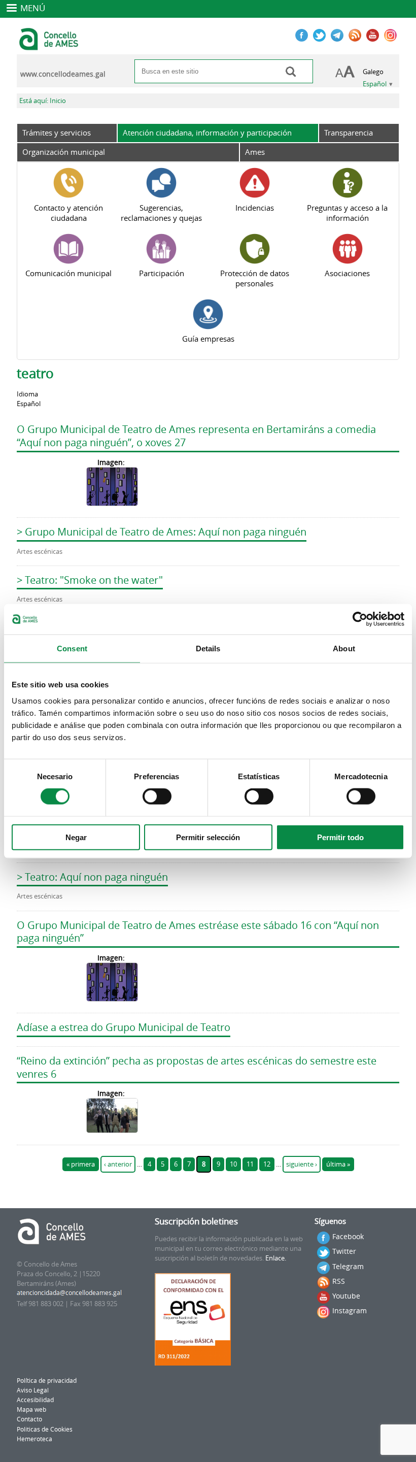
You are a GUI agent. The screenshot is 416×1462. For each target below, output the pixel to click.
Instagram (349, 1310)
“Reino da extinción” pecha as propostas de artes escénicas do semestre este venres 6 (196, 1067)
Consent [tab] (72, 648)
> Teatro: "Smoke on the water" (90, 580)
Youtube (346, 1296)
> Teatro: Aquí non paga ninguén (92, 877)
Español (375, 84)
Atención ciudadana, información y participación (207, 132)
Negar (76, 837)
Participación (161, 273)
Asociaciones (347, 273)
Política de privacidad (47, 1380)
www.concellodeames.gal (63, 74)
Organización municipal (63, 152)
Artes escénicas (39, 551)
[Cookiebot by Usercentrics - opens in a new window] (360, 619)
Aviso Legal (33, 1390)
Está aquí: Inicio (42, 100)
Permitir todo (340, 837)
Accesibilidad (35, 1400)
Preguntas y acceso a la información (347, 213)
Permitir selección (208, 837)
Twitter (344, 1251)
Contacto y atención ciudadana (68, 213)
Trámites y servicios (56, 132)
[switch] (157, 796)
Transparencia (348, 132)
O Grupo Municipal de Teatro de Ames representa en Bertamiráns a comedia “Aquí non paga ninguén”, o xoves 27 (196, 435)
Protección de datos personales (254, 278)
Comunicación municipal (68, 273)
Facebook (348, 1236)
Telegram (348, 1266)
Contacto (29, 1419)
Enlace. (275, 1258)
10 (233, 1164)
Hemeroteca (34, 1439)
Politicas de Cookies (45, 1429)
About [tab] (344, 648)
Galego (373, 72)
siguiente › (301, 1164)
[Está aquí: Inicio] (50, 45)
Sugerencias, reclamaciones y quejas (161, 213)
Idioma (27, 394)
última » (338, 1164)
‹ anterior (118, 1164)
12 (266, 1164)
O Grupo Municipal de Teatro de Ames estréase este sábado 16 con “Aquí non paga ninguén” (198, 931)
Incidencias (254, 208)
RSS (338, 1281)
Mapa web (31, 1409)
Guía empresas (208, 339)
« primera (80, 1164)
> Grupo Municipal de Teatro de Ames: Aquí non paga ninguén (161, 532)
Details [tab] (208, 648)
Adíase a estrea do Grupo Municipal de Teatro (123, 1027)
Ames (255, 152)
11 (250, 1164)
